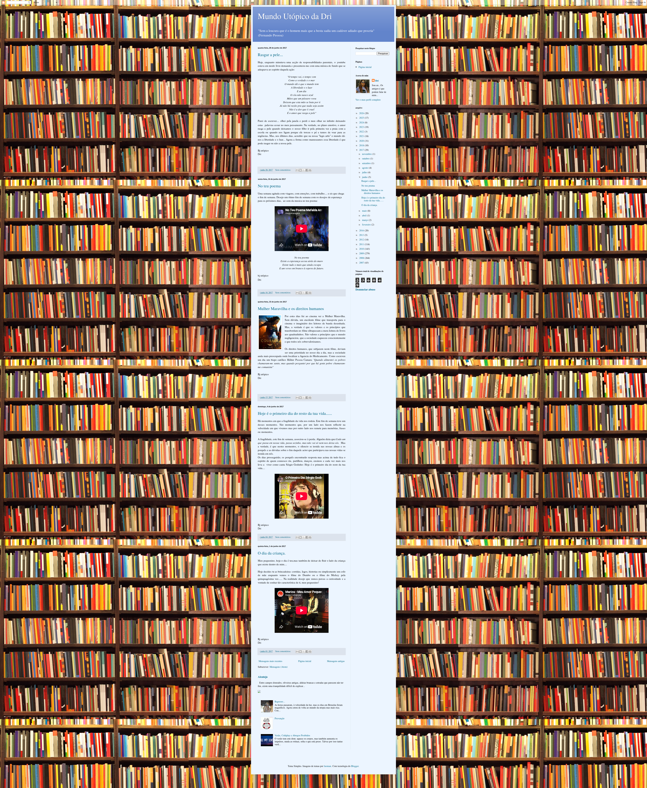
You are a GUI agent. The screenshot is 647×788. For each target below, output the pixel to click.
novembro (367, 154)
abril (364, 215)
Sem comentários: (283, 169)
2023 (362, 127)
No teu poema (269, 186)
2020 (362, 140)
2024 (362, 122)
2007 (362, 262)
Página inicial (304, 661)
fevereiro (366, 224)
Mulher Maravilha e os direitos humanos (291, 308)
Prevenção (279, 718)
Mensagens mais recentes (270, 661)
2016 (362, 230)
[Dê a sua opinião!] (300, 170)
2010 (362, 248)
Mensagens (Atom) (279, 666)
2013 (362, 235)
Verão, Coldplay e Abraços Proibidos (292, 735)
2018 (362, 145)
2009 (362, 253)
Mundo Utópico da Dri (295, 15)
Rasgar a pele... (270, 54)
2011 (362, 244)
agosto (365, 167)
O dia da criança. (272, 553)
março (365, 220)
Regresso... (280, 701)
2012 (362, 239)
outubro (366, 158)
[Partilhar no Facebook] (307, 170)
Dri (377, 80)
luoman (327, 766)
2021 (362, 136)
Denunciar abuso (365, 289)
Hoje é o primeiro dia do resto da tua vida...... (295, 413)
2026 (362, 113)
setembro (366, 163)
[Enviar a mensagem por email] (297, 170)
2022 (362, 131)
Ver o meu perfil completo (368, 99)
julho (365, 172)
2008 (362, 257)
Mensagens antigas (336, 661)
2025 (362, 117)
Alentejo (263, 677)
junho (365, 177)
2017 (362, 149)
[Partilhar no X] (303, 170)
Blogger (355, 766)
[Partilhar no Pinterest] (310, 170)
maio (364, 210)
